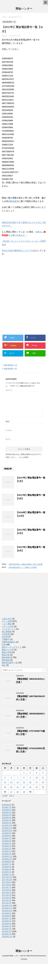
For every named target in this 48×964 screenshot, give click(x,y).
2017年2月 (6, 900)
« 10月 (5, 796)
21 (18, 787)
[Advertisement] (20, 273)
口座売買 (6, 634)
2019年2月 (6, 851)
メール (9, 430)
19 (5, 787)
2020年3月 (6, 818)
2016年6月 (6, 921)
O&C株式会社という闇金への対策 (23, 567)
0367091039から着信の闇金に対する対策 (25, 564)
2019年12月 (7, 825)
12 (5, 782)
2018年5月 (6, 867)
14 (18, 782)
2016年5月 (6, 924)
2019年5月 (6, 844)
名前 (8, 421)
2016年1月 (6, 934)
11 (43, 777)
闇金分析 (6, 655)
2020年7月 (6, 807)
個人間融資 (7, 632)
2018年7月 (6, 864)
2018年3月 (6, 872)
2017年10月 (7, 880)
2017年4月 (6, 895)
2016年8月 (6, 916)
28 (18, 792)
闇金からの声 (8, 650)
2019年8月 (6, 836)
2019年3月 (6, 849)
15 (24, 782)
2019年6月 (6, 841)
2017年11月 (7, 877)
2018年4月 (6, 869)
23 (30, 787)
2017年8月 (6, 885)
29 (24, 792)
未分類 (5, 637)
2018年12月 (7, 856)
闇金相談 (6, 660)
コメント (9, 390)
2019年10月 (7, 831)
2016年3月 (6, 929)
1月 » (11, 796)
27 (11, 792)
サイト (8, 439)
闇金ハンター (24, 8)
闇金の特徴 (7, 652)
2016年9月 (6, 913)
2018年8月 (6, 862)
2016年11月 (7, 908)
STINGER (24, 959)
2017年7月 (6, 887)
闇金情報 (6, 657)
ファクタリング (9, 629)
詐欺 (4, 644)
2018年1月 (6, 875)
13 (11, 782)
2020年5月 (6, 812)
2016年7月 (6, 918)
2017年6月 (6, 890)
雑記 (4, 665)
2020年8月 (6, 805)
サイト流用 (7, 621)
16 (30, 782)
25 (43, 787)
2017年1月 (6, 903)
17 (37, 782)
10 (37, 777)
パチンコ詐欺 (8, 626)
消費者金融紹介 (9, 642)
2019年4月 (6, 846)
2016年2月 (6, 931)
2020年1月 (6, 823)
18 (43, 782)
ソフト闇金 (7, 624)
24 (37, 787)
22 (24, 787)
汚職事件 (6, 639)
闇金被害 (14, 201)
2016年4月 (6, 926)
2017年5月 (6, 893)
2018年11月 (7, 859)
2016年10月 (7, 911)
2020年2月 (6, 820)
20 (11, 787)
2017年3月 (6, 898)
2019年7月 (6, 838)
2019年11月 (7, 828)
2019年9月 (6, 833)
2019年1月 (6, 854)
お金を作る (7, 619)
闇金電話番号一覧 (10, 365)
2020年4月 (6, 815)
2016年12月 (7, 906)
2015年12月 (7, 937)
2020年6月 (6, 810)
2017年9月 (6, 882)
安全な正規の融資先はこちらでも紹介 (19, 250)
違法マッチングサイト (12, 647)
